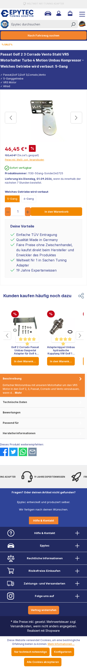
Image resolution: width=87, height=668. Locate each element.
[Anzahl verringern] (8, 211)
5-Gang (12, 198)
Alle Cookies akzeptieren (43, 662)
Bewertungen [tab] (11, 412)
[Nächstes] (76, 118)
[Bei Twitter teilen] (13, 452)
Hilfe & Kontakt (43, 520)
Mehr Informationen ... (61, 644)
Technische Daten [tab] (15, 402)
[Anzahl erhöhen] (28, 211)
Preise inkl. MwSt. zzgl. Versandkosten (24, 159)
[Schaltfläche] (7, 335)
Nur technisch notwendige (30, 651)
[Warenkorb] (69, 13)
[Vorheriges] (10, 118)
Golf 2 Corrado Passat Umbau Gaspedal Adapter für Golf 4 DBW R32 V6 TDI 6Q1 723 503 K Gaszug (25, 350)
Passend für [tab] (11, 422)
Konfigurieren (62, 651)
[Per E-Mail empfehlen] (32, 452)
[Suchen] (73, 24)
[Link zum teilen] (81, 295)
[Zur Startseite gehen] (15, 13)
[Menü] (80, 13)
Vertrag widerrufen (43, 610)
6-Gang (29, 198)
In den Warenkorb (56, 211)
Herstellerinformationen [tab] (19, 433)
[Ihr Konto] (58, 13)
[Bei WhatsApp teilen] (23, 452)
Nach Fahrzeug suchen (43, 35)
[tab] (42, 385)
